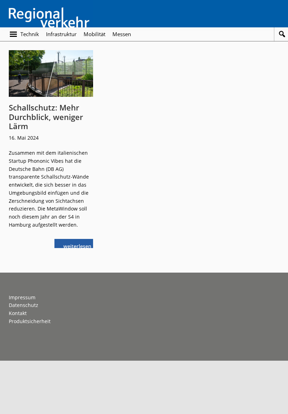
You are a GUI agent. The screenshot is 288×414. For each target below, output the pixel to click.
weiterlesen (79, 245)
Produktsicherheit (30, 321)
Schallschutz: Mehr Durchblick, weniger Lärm (46, 116)
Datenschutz (23, 305)
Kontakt (18, 313)
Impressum (22, 297)
